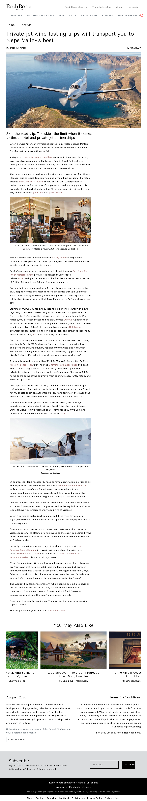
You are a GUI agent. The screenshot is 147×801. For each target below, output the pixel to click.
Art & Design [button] (89, 15)
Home (10, 25)
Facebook (74, 787)
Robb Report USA (56, 610)
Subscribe (130, 764)
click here (134, 732)
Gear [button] (62, 15)
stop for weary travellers (38, 157)
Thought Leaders (101, 7)
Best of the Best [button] (128, 15)
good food (38, 192)
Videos (119, 7)
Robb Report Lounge (76, 7)
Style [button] (72, 15)
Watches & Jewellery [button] (40, 15)
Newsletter (134, 7)
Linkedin (86, 787)
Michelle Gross (18, 47)
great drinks (55, 192)
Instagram (61, 787)
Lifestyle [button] (16, 15)
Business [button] (107, 15)
